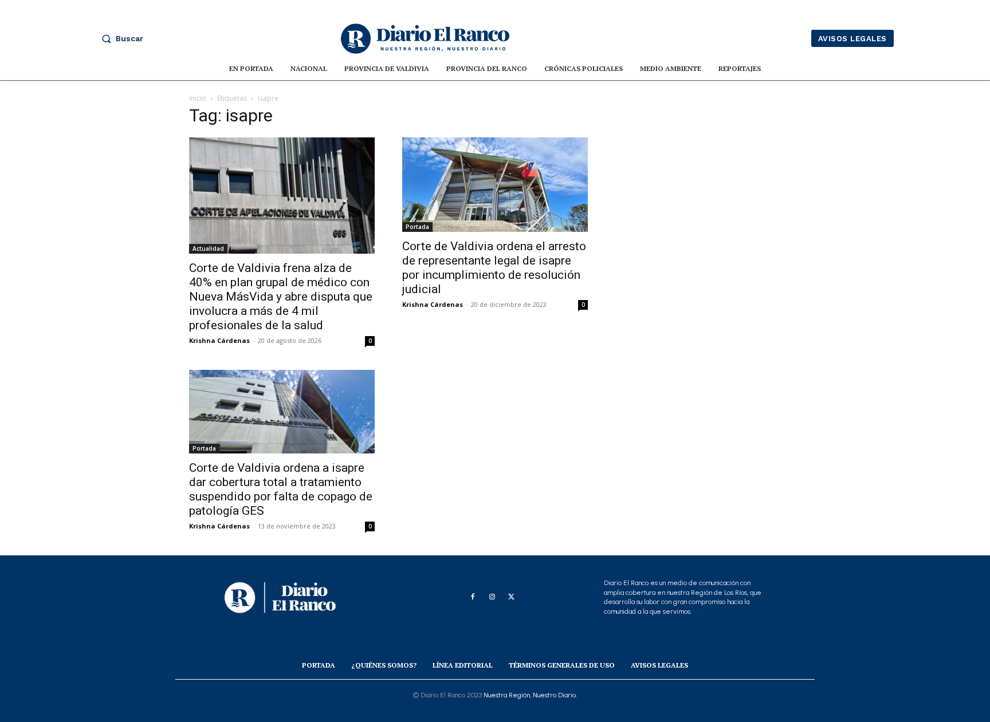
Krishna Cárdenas (219, 340)
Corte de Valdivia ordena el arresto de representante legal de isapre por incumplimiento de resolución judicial (494, 267)
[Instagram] (492, 597)
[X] (511, 597)
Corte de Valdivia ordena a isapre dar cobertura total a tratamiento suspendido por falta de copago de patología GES (280, 489)
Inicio (197, 98)
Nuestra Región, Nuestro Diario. (530, 695)
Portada (417, 227)
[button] (119, 38)
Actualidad (208, 248)
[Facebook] (473, 597)
